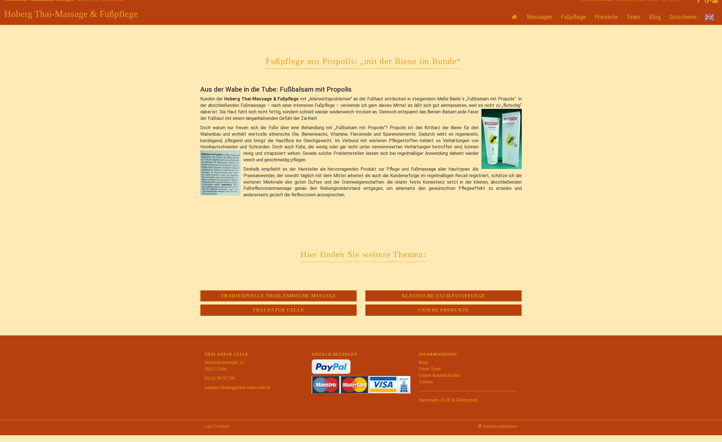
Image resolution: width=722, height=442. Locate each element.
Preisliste (606, 17)
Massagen (539, 17)
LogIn (208, 426)
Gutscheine (683, 17)
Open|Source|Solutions (500, 426)
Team (633, 17)
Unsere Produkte (443, 309)
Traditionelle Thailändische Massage (278, 295)
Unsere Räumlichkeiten (440, 375)
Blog (655, 17)
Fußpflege (573, 17)
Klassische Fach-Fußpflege (443, 295)
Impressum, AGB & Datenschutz (448, 399)
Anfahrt (426, 381)
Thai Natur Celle (278, 309)
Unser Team (430, 368)
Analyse (223, 426)
